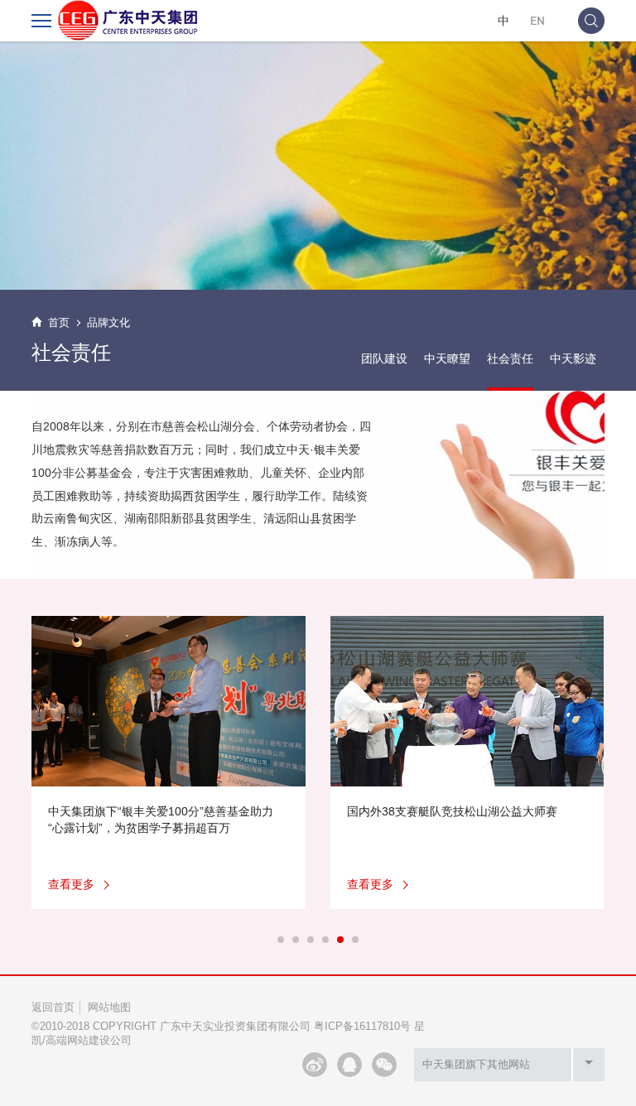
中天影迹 (573, 358)
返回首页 (53, 1007)
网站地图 (109, 1007)
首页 (59, 322)
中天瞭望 (447, 358)
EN (537, 20)
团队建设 (384, 358)
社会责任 (510, 358)
